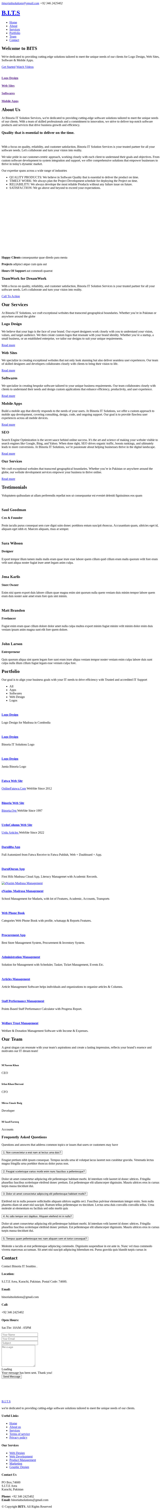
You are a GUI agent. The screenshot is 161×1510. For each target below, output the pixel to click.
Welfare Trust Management (20, 1023)
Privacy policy (18, 1437)
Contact (14, 40)
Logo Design (10, 78)
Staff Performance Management (23, 1001)
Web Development (21, 1456)
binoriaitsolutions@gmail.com (20, 3)
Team (12, 36)
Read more (8, 345)
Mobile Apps (10, 101)
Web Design (17, 1453)
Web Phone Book (13, 913)
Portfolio (14, 33)
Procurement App (14, 935)
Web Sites (8, 85)
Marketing (15, 1463)
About (13, 26)
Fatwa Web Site (12, 780)
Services (14, 29)
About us (15, 1427)
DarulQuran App (13, 869)
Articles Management (16, 979)
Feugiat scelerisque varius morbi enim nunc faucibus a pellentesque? (44, 1171)
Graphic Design (19, 1467)
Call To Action (11, 296)
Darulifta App (11, 847)
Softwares (8, 93)
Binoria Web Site (13, 803)
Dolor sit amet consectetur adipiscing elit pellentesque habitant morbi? (44, 1193)
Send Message (11, 1376)
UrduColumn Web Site (17, 825)
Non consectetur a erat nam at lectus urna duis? (32, 1152)
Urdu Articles (10, 832)
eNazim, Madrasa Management (22, 891)
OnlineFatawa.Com (14, 788)
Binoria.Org (9, 810)
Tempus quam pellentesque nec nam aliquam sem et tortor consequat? (45, 1238)
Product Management (22, 1460)
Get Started (9, 67)
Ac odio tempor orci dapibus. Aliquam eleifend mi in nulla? (37, 1216)
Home (13, 22)
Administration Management (21, 957)
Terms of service (19, 1434)
